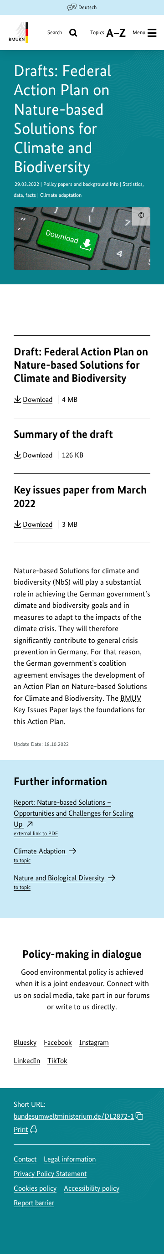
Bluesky (25, 1042)
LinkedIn (27, 1060)
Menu (139, 32)
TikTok (57, 1060)
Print (21, 1129)
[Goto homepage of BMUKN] (17, 32)
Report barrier (34, 1202)
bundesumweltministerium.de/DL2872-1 (74, 1116)
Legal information (70, 1159)
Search (54, 32)
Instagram (94, 1042)
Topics (97, 35)
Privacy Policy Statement (50, 1173)
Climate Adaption (40, 855)
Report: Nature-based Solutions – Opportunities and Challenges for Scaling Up (73, 817)
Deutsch (87, 7)
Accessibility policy (91, 1188)
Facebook (58, 1042)
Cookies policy (35, 1188)
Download (37, 399)
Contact (25, 1159)
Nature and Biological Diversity (60, 882)
